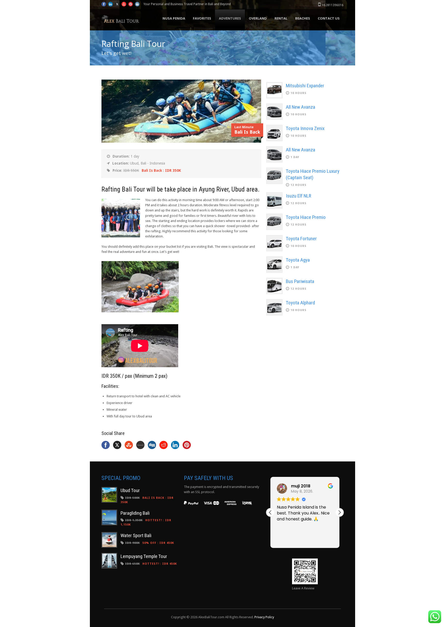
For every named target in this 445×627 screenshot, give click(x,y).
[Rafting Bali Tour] (181, 141)
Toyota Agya (298, 260)
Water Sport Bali (136, 535)
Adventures (230, 18)
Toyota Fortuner (301, 239)
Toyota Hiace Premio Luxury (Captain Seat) (312, 174)
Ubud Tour (130, 490)
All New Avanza (300, 107)
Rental (281, 18)
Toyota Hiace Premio (306, 217)
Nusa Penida (173, 18)
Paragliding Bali (135, 513)
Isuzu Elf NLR (298, 196)
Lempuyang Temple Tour (144, 556)
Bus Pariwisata (300, 281)
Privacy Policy (264, 617)
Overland (258, 18)
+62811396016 (333, 5)
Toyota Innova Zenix (305, 128)
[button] (339, 512)
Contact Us (329, 18)
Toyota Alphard (300, 303)
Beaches (302, 18)
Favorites (202, 18)
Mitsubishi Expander (305, 86)
